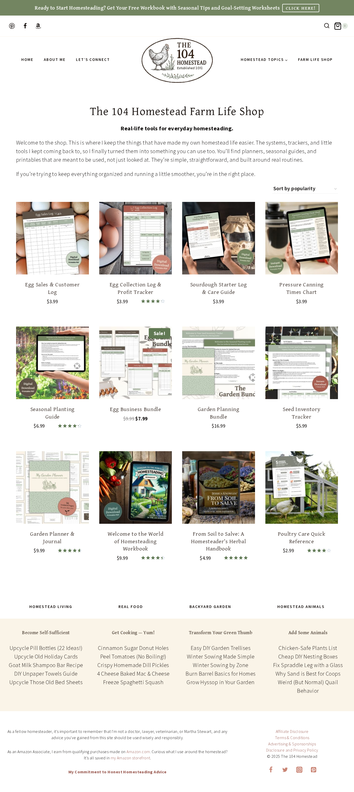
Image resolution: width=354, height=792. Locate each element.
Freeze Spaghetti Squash (133, 682)
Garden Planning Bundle (218, 413)
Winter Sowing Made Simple (220, 656)
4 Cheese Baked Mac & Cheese (133, 673)
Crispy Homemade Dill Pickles (133, 665)
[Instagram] (299, 769)
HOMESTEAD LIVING (50, 606)
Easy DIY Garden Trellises (221, 648)
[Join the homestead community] (25, 26)
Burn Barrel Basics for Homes (221, 673)
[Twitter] (285, 769)
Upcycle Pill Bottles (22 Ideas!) (46, 648)
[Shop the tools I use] (38, 26)
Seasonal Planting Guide (52, 413)
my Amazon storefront (130, 757)
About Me (55, 59)
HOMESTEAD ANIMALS (301, 606)
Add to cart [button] (135, 435)
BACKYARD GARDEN (210, 606)
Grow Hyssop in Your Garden (220, 682)
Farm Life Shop (315, 59)
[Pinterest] (313, 769)
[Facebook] (271, 769)
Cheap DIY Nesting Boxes (308, 656)
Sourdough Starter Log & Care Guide (218, 288)
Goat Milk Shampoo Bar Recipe (46, 665)
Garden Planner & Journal (52, 537)
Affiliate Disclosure (292, 731)
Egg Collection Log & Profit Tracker (135, 288)
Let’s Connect (93, 59)
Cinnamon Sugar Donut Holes (133, 648)
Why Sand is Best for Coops (308, 673)
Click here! (301, 8)
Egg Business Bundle (135, 409)
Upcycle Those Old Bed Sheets (46, 682)
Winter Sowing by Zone (220, 665)
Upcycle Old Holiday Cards (46, 656)
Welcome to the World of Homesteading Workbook (135, 541)
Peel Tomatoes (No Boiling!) (133, 656)
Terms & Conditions (292, 737)
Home (27, 59)
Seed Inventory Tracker (301, 413)
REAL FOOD (130, 606)
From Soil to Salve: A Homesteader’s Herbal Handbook (218, 541)
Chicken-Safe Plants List (308, 648)
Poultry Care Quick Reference (301, 537)
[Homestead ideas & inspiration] (12, 26)
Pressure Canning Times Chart (301, 288)
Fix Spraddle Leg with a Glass (308, 665)
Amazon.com (138, 751)
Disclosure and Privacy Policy (292, 750)
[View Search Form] (326, 26)
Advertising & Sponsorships (292, 743)
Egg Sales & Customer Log (52, 288)
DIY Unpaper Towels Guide (46, 673)
